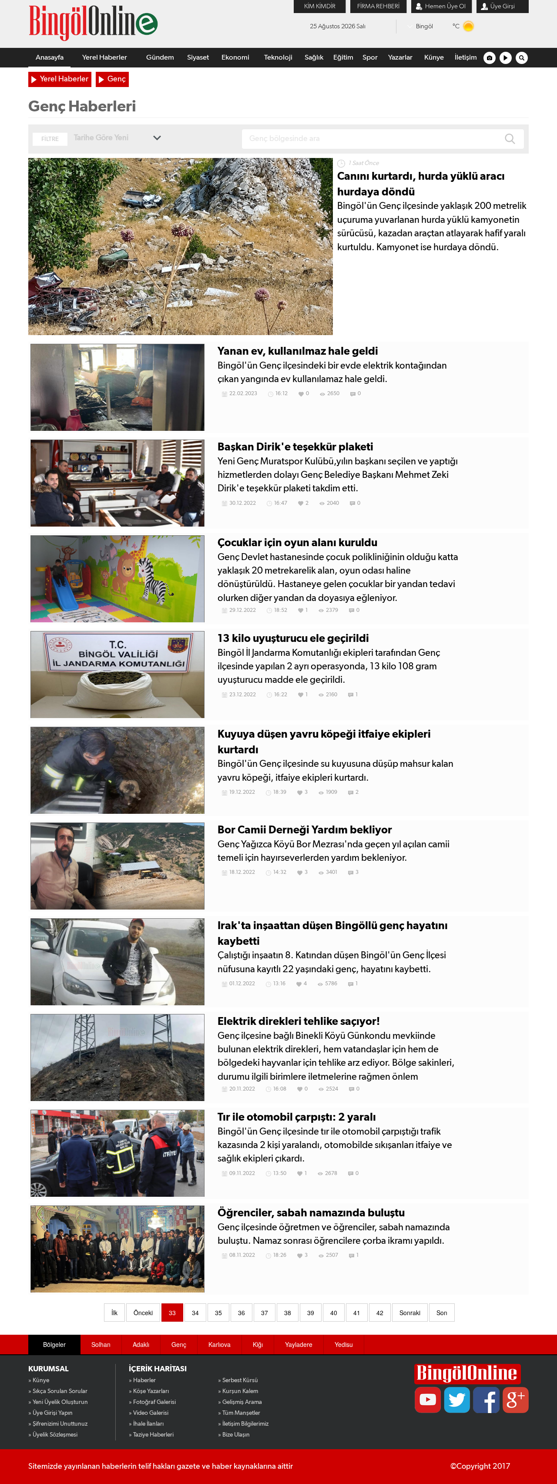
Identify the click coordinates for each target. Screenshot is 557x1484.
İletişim (466, 57)
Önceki (143, 1312)
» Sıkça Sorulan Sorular (57, 1391)
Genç (116, 79)
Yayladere (298, 1344)
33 (172, 1312)
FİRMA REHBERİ (378, 6)
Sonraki (409, 1312)
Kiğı (258, 1344)
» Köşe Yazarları (149, 1391)
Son (441, 1312)
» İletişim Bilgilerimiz (243, 1424)
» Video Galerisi (148, 1413)
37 (264, 1312)
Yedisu (344, 1344)
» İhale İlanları (146, 1424)
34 (195, 1312)
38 (287, 1312)
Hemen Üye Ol (445, 6)
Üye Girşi (502, 6)
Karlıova (219, 1344)
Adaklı (141, 1344)
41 (356, 1312)
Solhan (101, 1344)
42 (379, 1312)
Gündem (160, 57)
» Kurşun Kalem (238, 1391)
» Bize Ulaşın (234, 1435)
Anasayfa (50, 57)
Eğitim (343, 57)
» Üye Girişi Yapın (50, 1413)
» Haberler (142, 1380)
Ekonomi (235, 57)
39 (310, 1312)
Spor (370, 57)
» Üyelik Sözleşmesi (52, 1435)
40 (333, 1312)
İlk (114, 1312)
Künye (434, 57)
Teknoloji (278, 57)
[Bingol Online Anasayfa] (467, 1374)
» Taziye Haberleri (151, 1435)
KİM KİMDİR (320, 6)
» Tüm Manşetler (239, 1413)
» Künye (38, 1380)
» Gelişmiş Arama (240, 1402)
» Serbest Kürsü (238, 1380)
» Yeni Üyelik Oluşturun (58, 1402)
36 (241, 1312)
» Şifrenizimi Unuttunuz (57, 1424)
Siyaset (198, 57)
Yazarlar (400, 57)
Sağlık (314, 57)
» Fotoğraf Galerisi (152, 1402)
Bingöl (424, 26)
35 (218, 1312)
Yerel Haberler (104, 57)
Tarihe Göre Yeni (101, 138)
